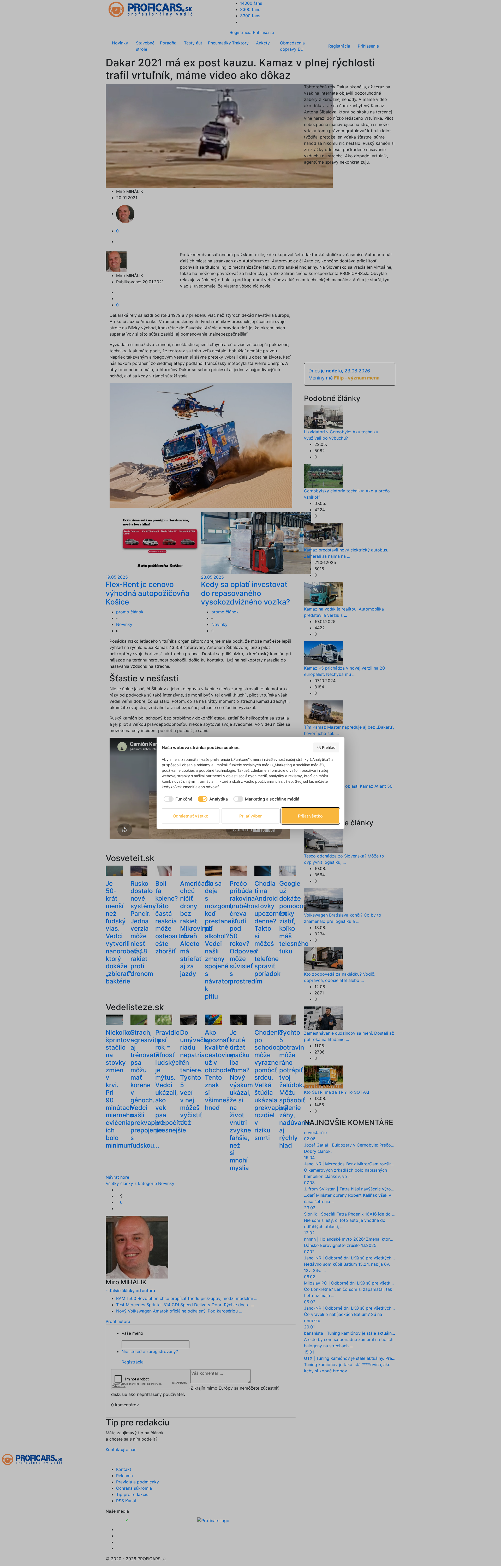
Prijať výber (250, 816)
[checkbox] (177, 799)
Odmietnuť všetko (190, 816)
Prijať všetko (310, 816)
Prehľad (329, 747)
